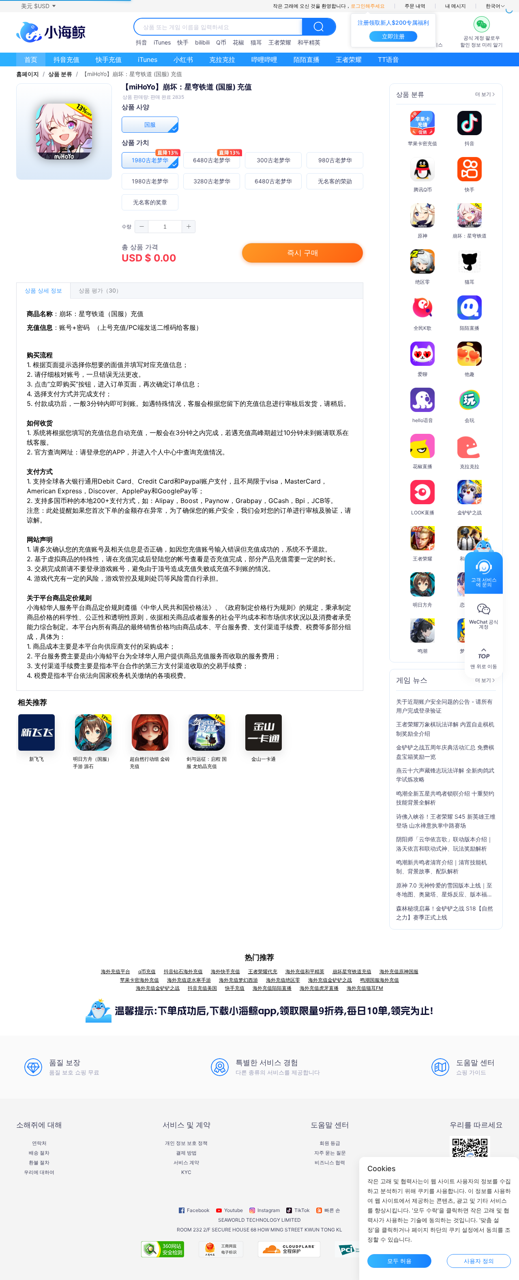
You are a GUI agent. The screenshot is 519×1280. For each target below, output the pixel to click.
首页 (30, 59)
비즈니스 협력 (330, 1162)
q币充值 (147, 971)
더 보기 (483, 94)
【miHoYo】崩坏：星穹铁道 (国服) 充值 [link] (131, 74)
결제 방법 (186, 1153)
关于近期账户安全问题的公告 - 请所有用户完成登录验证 (444, 706)
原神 (422, 236)
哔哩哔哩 (264, 59)
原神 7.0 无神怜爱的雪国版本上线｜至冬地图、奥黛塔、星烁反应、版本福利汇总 (444, 890)
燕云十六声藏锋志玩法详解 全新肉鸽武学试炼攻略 (445, 775)
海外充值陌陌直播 (272, 988)
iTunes (162, 42)
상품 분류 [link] (60, 74)
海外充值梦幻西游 (238, 980)
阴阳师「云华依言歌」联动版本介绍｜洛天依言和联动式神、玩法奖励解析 (444, 843)
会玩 (469, 420)
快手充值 (109, 59)
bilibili (202, 42)
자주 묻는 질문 (330, 1153)
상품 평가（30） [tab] (100, 290)
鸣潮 (422, 651)
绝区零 (422, 282)
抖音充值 (66, 59)
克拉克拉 (222, 59)
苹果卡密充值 (422, 143)
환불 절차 (39, 1162)
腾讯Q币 (423, 190)
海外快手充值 (225, 971)
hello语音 (422, 420)
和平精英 (309, 42)
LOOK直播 (422, 512)
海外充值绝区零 (283, 980)
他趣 (469, 374)
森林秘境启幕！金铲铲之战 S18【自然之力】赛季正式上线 (444, 913)
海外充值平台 (115, 971)
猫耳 (256, 42)
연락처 (39, 1143)
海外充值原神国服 (399, 971)
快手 (183, 42)
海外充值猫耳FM (365, 988)
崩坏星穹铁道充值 (351, 971)
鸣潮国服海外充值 (379, 980)
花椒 (238, 42)
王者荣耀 (279, 42)
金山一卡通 (263, 759)
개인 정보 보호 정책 (186, 1143)
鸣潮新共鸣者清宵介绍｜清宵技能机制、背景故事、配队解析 (441, 867)
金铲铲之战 (469, 512)
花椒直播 (422, 466)
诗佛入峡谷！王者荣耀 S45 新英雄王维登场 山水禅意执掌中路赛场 (445, 821)
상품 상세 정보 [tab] (43, 290)
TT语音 (388, 59)
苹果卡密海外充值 (139, 980)
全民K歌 (422, 328)
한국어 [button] (493, 6)
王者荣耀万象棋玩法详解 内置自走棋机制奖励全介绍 (445, 729)
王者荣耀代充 (262, 971)
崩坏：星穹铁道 (470, 236)
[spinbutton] (165, 227)
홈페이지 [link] (27, 74)
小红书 (183, 59)
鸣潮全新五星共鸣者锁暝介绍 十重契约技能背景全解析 (445, 798)
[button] (38, 6)
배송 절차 (39, 1153)
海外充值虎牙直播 (319, 988)
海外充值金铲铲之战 (330, 980)
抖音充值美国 (202, 988)
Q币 (221, 42)
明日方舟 (422, 605)
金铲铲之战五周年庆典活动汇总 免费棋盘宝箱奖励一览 (445, 752)
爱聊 (422, 374)
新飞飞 (36, 759)
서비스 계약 (186, 1162)
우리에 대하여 (39, 1172)
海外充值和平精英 (304, 971)
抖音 (141, 42)
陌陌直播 (307, 59)
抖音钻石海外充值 (183, 971)
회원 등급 (330, 1143)
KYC (186, 1172)
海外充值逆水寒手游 (189, 980)
